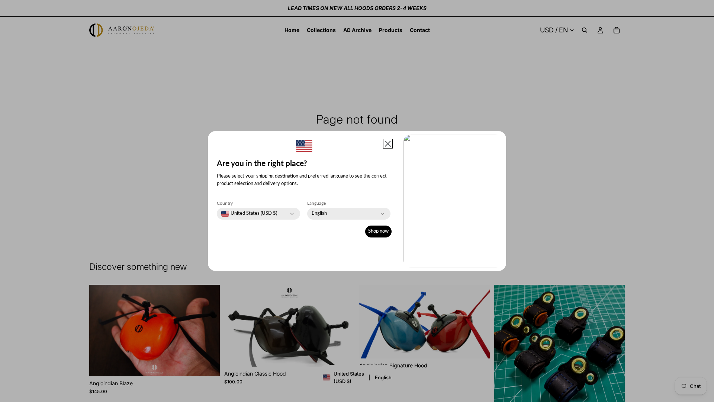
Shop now (378, 231)
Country (225, 203)
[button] (388, 143)
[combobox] (249, 213)
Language (316, 203)
